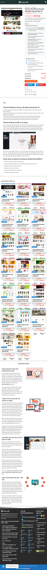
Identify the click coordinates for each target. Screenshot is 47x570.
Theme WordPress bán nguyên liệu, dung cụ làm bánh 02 (38, 250)
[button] (3, 2)
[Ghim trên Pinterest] (33, 94)
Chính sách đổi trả (41, 532)
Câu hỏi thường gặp (41, 522)
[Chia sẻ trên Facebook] (27, 94)
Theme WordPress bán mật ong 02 (7, 275)
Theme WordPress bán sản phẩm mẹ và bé (7, 225)
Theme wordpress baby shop (23, 250)
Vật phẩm (35, 91)
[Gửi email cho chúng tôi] (39, 516)
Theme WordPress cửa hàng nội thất (7, 350)
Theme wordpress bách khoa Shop (8, 250)
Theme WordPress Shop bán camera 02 (8, 200)
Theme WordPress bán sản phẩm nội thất (38, 325)
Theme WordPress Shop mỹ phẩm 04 (38, 225)
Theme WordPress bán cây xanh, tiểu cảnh (23, 225)
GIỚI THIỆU (20, 565)
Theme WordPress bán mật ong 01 (23, 350)
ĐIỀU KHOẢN (30, 565)
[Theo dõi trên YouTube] (44, 516)
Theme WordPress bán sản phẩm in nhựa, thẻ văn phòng (23, 300)
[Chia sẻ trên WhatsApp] (25, 94)
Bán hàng (34, 7)
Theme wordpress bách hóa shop (23, 325)
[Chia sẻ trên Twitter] (29, 94)
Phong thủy (31, 91)
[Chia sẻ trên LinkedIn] (35, 94)
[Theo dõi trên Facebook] (37, 516)
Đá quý (27, 91)
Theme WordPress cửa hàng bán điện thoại (38, 300)
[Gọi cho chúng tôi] (42, 516)
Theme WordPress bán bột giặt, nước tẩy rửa (7, 300)
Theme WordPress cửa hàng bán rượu (38, 200)
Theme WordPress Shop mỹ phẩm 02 (8, 325)
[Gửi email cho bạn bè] (31, 94)
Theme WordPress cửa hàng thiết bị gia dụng (23, 275)
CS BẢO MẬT (25, 565)
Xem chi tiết (43, 334)
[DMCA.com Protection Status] (40, 551)
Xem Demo (35, 334)
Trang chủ (27, 7)
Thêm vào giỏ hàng (31, 81)
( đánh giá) (34, 13)
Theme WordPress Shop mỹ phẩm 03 (38, 275)
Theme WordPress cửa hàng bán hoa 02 (23, 200)
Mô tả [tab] (4, 102)
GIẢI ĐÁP (35, 565)
